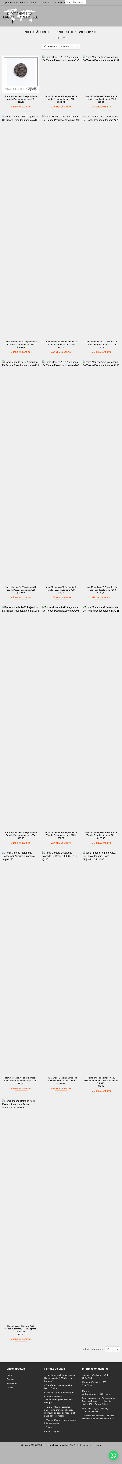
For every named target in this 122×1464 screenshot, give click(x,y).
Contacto (11, 1379)
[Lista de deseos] (111, 16)
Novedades (12, 1383)
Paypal (49, 1407)
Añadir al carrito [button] (21, 107)
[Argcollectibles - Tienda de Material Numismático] (20, 16)
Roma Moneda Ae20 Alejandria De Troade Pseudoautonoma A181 (21, 343)
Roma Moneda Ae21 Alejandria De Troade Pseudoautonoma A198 (101, 588)
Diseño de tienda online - (85, 1445)
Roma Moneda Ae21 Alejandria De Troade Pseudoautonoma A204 (21, 833)
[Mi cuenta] (106, 16)
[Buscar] (96, 16)
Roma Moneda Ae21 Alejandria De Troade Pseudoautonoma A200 (61, 588)
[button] (101, 16)
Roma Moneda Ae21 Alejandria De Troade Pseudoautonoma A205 (61, 833)
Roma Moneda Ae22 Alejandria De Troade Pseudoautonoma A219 (21, 588)
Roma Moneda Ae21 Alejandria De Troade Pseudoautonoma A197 (61, 97)
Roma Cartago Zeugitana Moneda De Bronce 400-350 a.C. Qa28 (61, 1079)
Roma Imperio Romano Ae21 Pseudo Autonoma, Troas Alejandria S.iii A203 (101, 1080)
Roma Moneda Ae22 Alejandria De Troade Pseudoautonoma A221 (101, 833)
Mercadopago (52, 1392)
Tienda (10, 1387)
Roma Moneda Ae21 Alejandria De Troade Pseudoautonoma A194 (61, 343)
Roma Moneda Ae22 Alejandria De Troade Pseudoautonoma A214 (21, 97)
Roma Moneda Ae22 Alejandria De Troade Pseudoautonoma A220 (101, 343)
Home (9, 1375)
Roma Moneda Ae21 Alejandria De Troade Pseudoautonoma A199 (101, 97)
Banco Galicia (50, 1388)
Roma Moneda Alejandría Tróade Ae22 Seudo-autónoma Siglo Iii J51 (20, 1079)
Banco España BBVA (54, 1378)
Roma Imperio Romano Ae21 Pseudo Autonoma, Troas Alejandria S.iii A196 (21, 1329)
